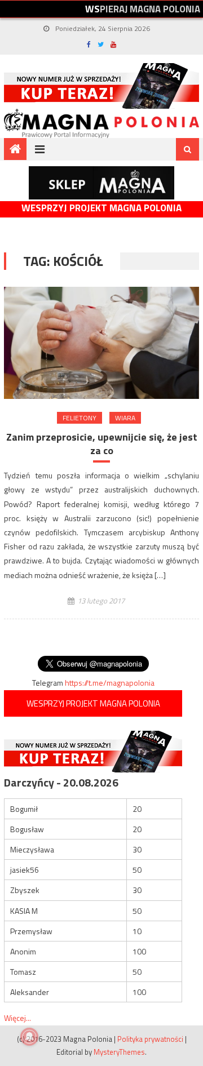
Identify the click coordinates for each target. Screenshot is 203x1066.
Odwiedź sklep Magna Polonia (101, 182)
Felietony (79, 417)
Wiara (125, 417)
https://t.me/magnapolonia (110, 683)
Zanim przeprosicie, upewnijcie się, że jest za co (101, 443)
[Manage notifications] (29, 1037)
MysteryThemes (119, 1052)
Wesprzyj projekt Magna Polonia (101, 208)
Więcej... (17, 1018)
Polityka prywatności (150, 1039)
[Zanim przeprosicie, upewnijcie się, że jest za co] (101, 343)
